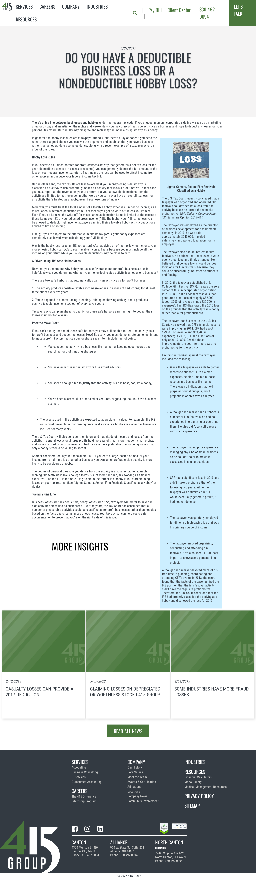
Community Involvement (143, 801)
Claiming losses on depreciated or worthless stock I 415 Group (125, 692)
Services (24, 6)
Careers (47, 6)
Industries (97, 6)
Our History (134, 767)
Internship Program (84, 801)
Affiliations (134, 787)
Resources (26, 19)
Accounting (79, 767)
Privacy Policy (199, 795)
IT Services (79, 777)
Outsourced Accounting (87, 782)
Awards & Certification (141, 782)
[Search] (135, 13)
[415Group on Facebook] (75, 829)
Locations (133, 791)
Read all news (128, 731)
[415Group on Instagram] (87, 829)
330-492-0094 (207, 13)
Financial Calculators (198, 777)
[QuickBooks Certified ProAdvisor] (164, 829)
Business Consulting (85, 772)
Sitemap (192, 805)
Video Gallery (193, 782)
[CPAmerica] (179, 829)
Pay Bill (155, 9)
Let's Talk (238, 10)
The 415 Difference (84, 796)
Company (71, 6)
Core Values (135, 772)
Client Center (179, 9)
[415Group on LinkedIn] (100, 829)
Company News (137, 796)
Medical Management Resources (205, 787)
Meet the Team (137, 777)
